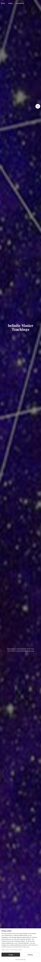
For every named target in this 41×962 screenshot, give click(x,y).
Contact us (20, 3)
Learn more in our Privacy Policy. (11, 950)
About (10, 3)
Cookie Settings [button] (20, 959)
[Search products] (38, 106)
